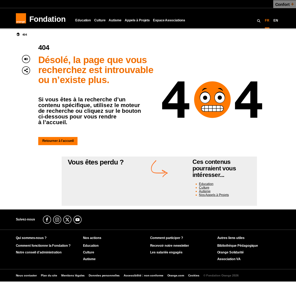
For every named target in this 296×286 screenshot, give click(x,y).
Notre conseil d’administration (39, 252)
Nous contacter (26, 275)
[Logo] (21, 18)
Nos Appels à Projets (214, 195)
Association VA (229, 259)
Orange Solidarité (230, 252)
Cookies (193, 275)
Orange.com (175, 275)
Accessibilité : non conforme (143, 275)
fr (267, 20)
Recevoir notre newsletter (169, 245)
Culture (99, 20)
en (275, 20)
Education (83, 20)
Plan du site (49, 275)
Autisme (115, 20)
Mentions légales (73, 275)
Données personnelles (104, 275)
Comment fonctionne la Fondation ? (43, 245)
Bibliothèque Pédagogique (237, 245)
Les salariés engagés (166, 252)
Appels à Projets (137, 20)
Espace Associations (169, 20)
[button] (26, 70)
